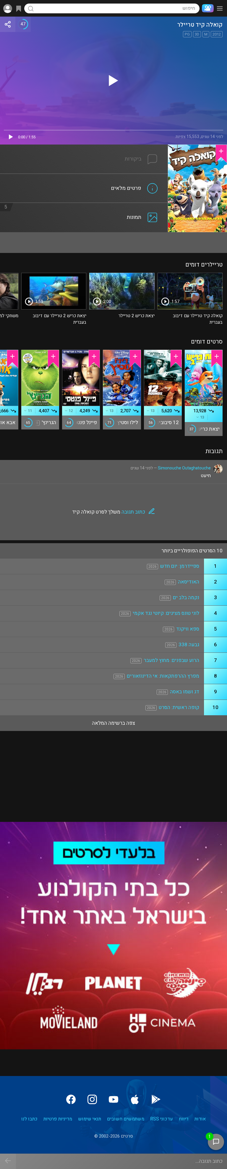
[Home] (207, 8)
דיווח (184, 1119)
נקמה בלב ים (186, 597)
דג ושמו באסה (184, 691)
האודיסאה (188, 582)
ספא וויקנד (187, 629)
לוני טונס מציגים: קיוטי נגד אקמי (166, 613)
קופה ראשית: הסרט (179, 707)
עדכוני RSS (161, 1119)
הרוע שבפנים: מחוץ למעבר (171, 660)
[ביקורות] (84, 148)
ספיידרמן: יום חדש (179, 566)
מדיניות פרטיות (57, 1119)
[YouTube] (113, 1099)
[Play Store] (156, 1099)
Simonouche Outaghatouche (184, 468)
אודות (200, 1119)
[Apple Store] (134, 1099)
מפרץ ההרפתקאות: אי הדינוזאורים (163, 676)
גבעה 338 (189, 644)
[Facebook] (71, 1099)
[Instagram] (92, 1099)
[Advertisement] (113, 242)
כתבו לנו (29, 1119)
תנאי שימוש (89, 1119)
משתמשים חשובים (125, 1119)
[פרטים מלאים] (84, 177)
